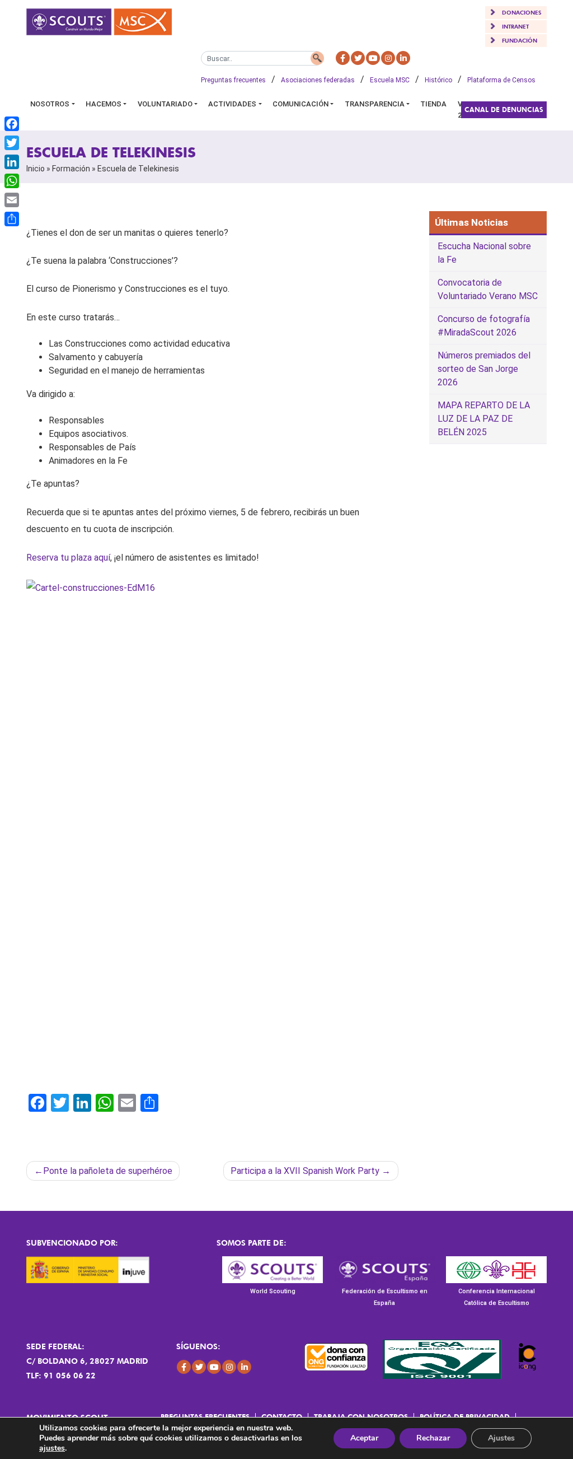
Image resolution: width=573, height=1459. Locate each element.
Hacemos (103, 104)
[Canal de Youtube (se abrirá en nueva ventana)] (373, 58)
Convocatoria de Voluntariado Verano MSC (488, 289)
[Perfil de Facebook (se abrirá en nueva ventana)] (343, 58)
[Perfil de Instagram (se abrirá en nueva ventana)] (388, 58)
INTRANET (515, 26)
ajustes (52, 1448)
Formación (71, 168)
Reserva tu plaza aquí (68, 557)
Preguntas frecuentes (233, 80)
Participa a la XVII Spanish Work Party (305, 1171)
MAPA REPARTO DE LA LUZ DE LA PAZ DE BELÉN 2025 (484, 418)
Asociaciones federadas (318, 80)
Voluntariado (165, 104)
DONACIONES (522, 12)
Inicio (35, 168)
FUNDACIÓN (519, 40)
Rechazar (433, 1438)
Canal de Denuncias (503, 109)
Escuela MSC (390, 80)
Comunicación (300, 104)
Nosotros (49, 104)
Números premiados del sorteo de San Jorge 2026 (484, 369)
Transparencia (375, 104)
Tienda (433, 104)
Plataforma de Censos (501, 80)
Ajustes (501, 1438)
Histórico (438, 80)
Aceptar (364, 1438)
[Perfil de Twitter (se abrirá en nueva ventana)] (358, 58)
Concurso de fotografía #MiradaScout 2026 (484, 326)
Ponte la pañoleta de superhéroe (107, 1171)
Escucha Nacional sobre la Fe (484, 253)
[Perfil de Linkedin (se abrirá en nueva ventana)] (403, 58)
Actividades (232, 104)
